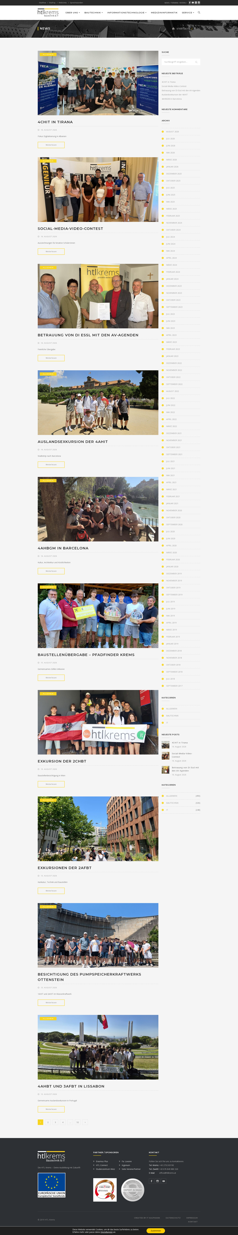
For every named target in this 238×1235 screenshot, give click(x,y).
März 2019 (171, 629)
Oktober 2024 (173, 229)
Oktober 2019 (173, 587)
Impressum (192, 1218)
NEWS (167, 3)
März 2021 (171, 489)
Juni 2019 (170, 608)
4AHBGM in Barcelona (63, 548)
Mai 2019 (170, 615)
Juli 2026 (170, 138)
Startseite (183, 29)
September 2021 (174, 454)
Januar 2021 (172, 503)
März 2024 (171, 265)
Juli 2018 (170, 678)
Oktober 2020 (173, 517)
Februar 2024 (173, 272)
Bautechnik (172, 715)
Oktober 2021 (173, 447)
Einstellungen (107, 1232)
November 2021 (174, 440)
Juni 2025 (170, 194)
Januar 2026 (172, 166)
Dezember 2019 (174, 573)
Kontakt (193, 1222)
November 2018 (174, 657)
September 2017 (174, 685)
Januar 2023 (172, 356)
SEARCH (196, 62)
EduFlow (42, 2)
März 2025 (171, 208)
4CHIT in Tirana (55, 122)
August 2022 (172, 391)
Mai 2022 (170, 412)
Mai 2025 (170, 201)
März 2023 (171, 342)
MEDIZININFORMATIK (164, 12)
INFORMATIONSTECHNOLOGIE (125, 12)
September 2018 (174, 671)
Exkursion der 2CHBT (62, 761)
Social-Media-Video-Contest (70, 228)
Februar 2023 (173, 349)
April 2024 (171, 258)
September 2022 (174, 384)
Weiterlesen (51, 145)
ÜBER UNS (71, 12)
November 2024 (174, 222)
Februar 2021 (173, 496)
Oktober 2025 (173, 180)
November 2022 (174, 370)
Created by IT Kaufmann (147, 1218)
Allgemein (48, 54)
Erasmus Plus (102, 1161)
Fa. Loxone (127, 1161)
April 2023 (171, 335)
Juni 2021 (170, 468)
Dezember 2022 (174, 363)
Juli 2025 (170, 187)
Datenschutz (173, 1218)
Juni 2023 (170, 321)
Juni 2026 (170, 145)
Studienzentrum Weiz (105, 1169)
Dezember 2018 (174, 650)
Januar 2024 (172, 279)
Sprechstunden (76, 2)
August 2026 (172, 131)
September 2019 (174, 594)
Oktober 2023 (173, 300)
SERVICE (187, 12)
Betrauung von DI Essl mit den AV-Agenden (88, 335)
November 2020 (174, 510)
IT (167, 722)
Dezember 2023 (174, 286)
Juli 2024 (170, 237)
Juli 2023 (170, 314)
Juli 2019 (170, 601)
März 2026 (171, 159)
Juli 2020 (170, 531)
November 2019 (174, 580)
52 (78, 1122)
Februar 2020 (173, 559)
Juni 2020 (170, 538)
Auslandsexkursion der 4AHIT (73, 441)
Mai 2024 (170, 251)
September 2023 (174, 307)
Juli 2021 (170, 461)
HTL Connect (102, 1165)
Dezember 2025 (174, 173)
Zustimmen (156, 1230)
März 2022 (171, 426)
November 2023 (174, 293)
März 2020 (171, 552)
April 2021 (171, 482)
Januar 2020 (172, 566)
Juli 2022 (170, 398)
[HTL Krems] (48, 12)
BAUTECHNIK (92, 12)
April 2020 (171, 545)
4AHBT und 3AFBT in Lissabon (71, 1086)
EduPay (52, 2)
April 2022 (171, 419)
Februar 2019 (173, 636)
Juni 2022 (170, 405)
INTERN (183, 3)
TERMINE (174, 3)
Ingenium (126, 1165)
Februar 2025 (173, 215)
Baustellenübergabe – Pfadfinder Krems (86, 655)
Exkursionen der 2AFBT (65, 868)
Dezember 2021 (174, 433)
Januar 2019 (172, 643)
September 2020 (174, 524)
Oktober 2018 (173, 664)
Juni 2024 (170, 244)
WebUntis (63, 2)
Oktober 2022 (173, 377)
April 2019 (171, 622)
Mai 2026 (170, 152)
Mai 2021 (170, 475)
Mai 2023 (170, 328)
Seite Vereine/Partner (131, 1169)
